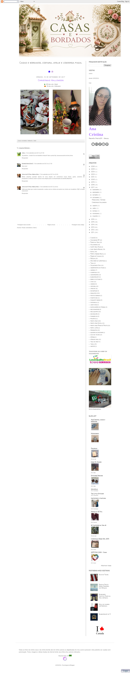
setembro (96, 197)
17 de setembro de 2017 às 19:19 (49, 174)
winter (92, 346)
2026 (93, 166)
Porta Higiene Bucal (97, 254)
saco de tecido (95, 335)
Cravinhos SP (94, 240)
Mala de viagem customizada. (104, 605)
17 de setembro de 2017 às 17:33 (43, 163)
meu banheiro (94, 309)
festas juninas (95, 295)
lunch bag (93, 305)
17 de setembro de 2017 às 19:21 (49, 186)
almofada (93, 272)
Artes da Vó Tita (96, 512)
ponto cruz (94, 321)
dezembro (96, 189)
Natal (35, 140)
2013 (93, 227)
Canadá (93, 238)
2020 (93, 179)
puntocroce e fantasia (98, 498)
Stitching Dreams (97, 476)
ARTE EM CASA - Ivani (99, 552)
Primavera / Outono (98, 200)
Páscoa (92, 258)
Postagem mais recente (23, 224)
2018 (93, 185)
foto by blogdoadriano (95, 409)
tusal (92, 344)
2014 (93, 224)
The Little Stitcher (97, 494)
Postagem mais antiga (78, 224)
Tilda (92, 263)
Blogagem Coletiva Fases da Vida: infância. (104, 596)
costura (93, 286)
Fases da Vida (94, 242)
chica (23, 153)
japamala (93, 302)
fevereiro (96, 213)
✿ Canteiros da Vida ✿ (98, 525)
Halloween (30, 140)
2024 (93, 172)
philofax (93, 318)
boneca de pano (95, 279)
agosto (95, 206)
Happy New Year (95, 247)
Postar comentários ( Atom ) (29, 227)
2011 (92, 232)
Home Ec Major (96, 462)
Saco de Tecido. (104, 575)
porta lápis (94, 328)
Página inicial (51, 224)
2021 (93, 177)
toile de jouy (94, 342)
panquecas (93, 316)
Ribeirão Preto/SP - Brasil (99, 138)
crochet (93, 288)
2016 (93, 219)
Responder (25, 158)
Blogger (72, 665)
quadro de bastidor (96, 332)
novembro (96, 192)
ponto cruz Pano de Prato (98, 325)
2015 (93, 222)
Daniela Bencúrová (27, 163)
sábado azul (94, 339)
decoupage (93, 291)
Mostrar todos (106, 566)
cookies (92, 284)
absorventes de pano (97, 268)
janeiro (95, 216)
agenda (92, 270)
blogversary (94, 277)
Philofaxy (94, 448)
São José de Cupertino (97, 261)
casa (92, 281)
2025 (93, 169)
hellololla (94, 489)
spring (92, 337)
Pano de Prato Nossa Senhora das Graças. (104, 586)
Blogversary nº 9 (105, 614)
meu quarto (94, 311)
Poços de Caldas (95, 256)
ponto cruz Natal (96, 323)
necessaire (94, 314)
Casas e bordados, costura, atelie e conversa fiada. (51, 62)
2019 (93, 182)
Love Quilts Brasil (96, 249)
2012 (93, 230)
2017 (93, 187)
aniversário (94, 275)
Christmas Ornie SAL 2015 (100, 539)
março (95, 211)
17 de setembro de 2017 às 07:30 (35, 153)
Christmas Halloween (99, 202)
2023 (93, 174)
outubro (95, 195)
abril (94, 208)
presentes (93, 330)
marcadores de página (97, 307)
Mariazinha (95, 433)
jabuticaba (94, 298)
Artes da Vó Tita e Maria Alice (30, 174)
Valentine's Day (95, 265)
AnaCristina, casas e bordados (98, 420)
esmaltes (93, 293)
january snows (95, 300)
